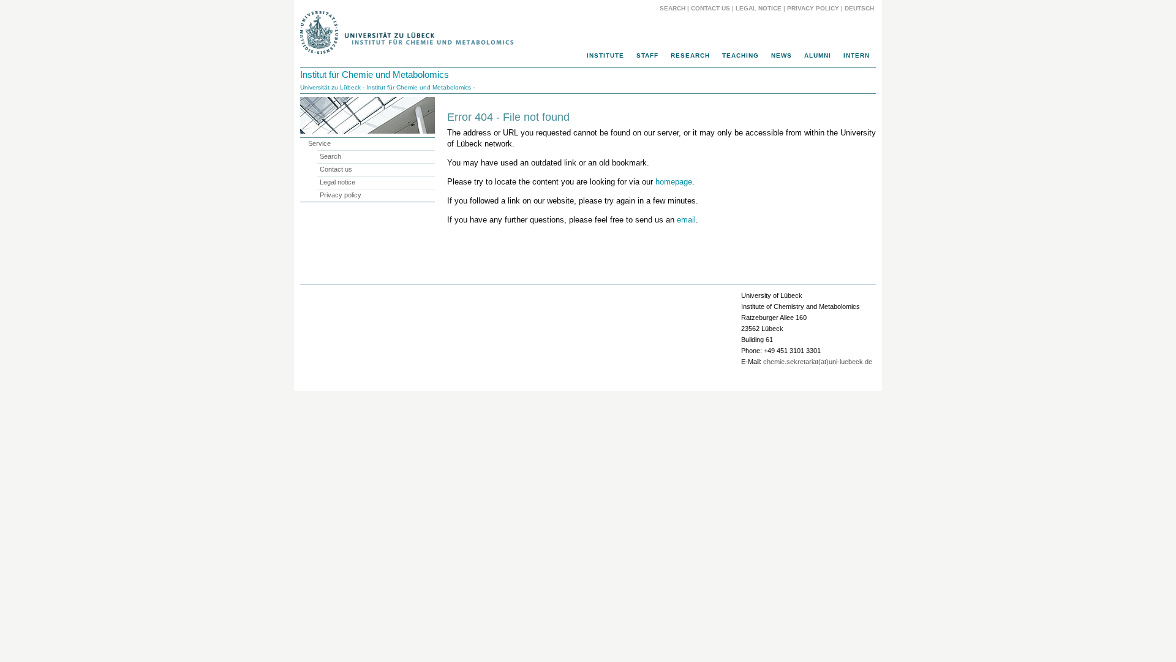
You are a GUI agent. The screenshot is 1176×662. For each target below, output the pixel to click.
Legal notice (759, 8)
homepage (673, 181)
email (686, 219)
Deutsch (858, 8)
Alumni (817, 55)
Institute (605, 55)
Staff (647, 55)
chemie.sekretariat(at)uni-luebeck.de (817, 361)
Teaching (740, 55)
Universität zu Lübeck (330, 87)
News (781, 55)
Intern (856, 55)
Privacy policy (813, 8)
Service (319, 143)
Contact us (710, 8)
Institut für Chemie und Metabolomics (374, 74)
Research (690, 55)
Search (672, 8)
